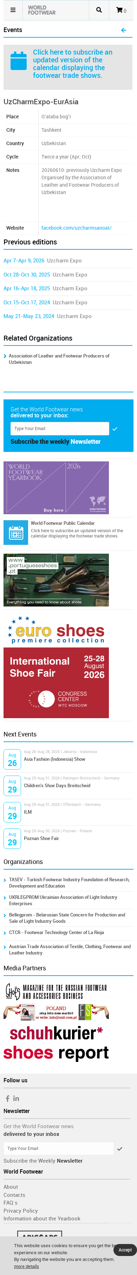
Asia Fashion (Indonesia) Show (54, 759)
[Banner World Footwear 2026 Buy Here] (69, 487)
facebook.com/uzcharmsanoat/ (76, 228)
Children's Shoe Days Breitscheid (57, 785)
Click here (48, 52)
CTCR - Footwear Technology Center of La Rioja (56, 932)
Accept (125, 1250)
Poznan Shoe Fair (41, 838)
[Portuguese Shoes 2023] (69, 580)
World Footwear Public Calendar (63, 523)
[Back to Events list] (123, 30)
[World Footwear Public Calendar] (16, 532)
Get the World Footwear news (39, 1126)
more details (26, 1266)
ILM (28, 812)
